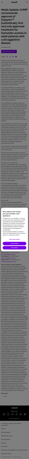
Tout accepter (14, 243)
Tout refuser (14, 247)
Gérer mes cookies (14, 239)
